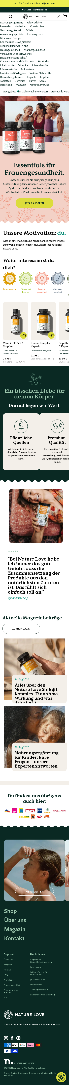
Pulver (32, 81)
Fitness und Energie (10, 38)
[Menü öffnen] (4, 16)
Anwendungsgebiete (11, 34)
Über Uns (8, 959)
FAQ (6, 975)
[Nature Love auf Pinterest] (18, 1038)
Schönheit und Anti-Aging (14, 46)
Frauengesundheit (10, 50)
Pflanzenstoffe (8, 69)
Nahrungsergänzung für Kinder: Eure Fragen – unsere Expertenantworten (36, 759)
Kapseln (31, 77)
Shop (10, 911)
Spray (43, 81)
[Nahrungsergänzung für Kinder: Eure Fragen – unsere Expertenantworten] (34, 737)
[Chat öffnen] (61, 1077)
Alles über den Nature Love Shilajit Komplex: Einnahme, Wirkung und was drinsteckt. (37, 694)
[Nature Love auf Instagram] (6, 1038)
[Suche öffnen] (10, 16)
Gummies (20, 81)
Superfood (6, 85)
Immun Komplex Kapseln (40, 344)
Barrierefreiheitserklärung (42, 995)
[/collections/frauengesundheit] (34, 159)
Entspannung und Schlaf (13, 57)
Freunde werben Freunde (11, 991)
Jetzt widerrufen (37, 979)
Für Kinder (43, 61)
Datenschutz (36, 984)
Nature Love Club (39, 85)
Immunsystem (35, 34)
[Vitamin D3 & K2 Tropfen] (15, 321)
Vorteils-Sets (37, 26)
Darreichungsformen (11, 77)
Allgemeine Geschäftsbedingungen (41, 960)
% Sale (29, 30)
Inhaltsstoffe (7, 65)
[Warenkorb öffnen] (65, 16)
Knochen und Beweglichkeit (15, 42)
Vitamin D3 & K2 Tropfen (13, 344)
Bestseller (5, 26)
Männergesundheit (34, 50)
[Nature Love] (34, 16)
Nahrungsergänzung (11, 22)
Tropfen (44, 77)
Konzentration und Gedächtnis (17, 61)
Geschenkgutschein (11, 30)
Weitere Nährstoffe (40, 73)
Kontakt (14, 938)
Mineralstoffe (40, 65)
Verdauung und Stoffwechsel (16, 53)
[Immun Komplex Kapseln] (43, 321)
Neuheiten (20, 26)
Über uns (15, 920)
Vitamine (23, 65)
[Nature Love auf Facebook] (13, 1038)
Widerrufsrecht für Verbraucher (39, 973)
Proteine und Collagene (13, 73)
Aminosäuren (27, 69)
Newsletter (9, 980)
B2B (6, 997)
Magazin (21, 85)
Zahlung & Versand (39, 990)
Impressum (35, 967)
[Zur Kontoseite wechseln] (58, 16)
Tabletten (5, 81)
